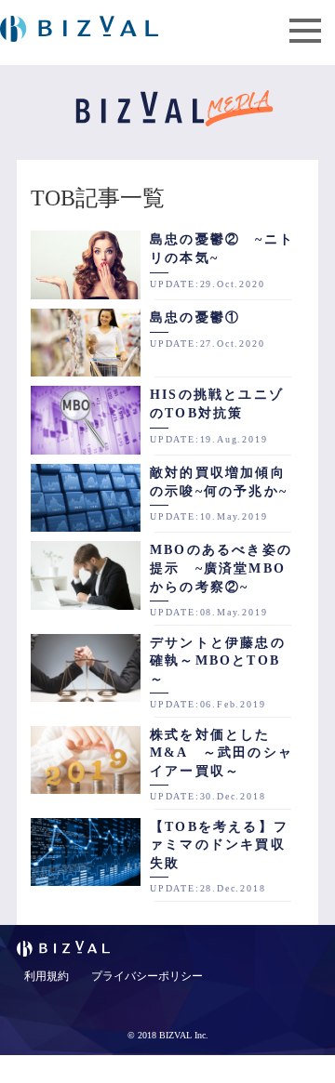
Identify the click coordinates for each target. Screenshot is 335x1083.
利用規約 (46, 976)
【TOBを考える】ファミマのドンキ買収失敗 (219, 845)
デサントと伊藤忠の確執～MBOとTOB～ (218, 661)
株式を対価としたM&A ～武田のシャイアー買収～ (221, 753)
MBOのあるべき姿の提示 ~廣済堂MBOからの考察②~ (221, 568)
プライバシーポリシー (147, 976)
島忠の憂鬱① (195, 317)
